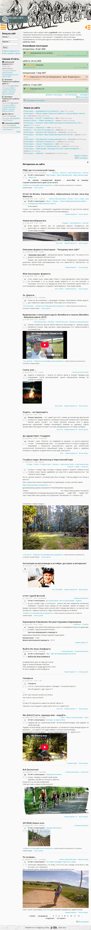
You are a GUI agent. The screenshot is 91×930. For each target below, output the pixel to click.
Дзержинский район (81, 598)
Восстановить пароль (11, 53)
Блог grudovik (27, 361)
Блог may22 (59, 406)
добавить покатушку (53, 95)
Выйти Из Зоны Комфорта (37, 648)
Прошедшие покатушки (35, 100)
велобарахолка (76, 223)
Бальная (39, 65)
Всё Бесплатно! (31, 769)
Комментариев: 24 (70, 406)
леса (76, 199)
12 (78, 916)
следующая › (50, 918)
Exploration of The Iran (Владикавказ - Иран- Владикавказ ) (55, 77)
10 (71, 916)
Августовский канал (74, 173)
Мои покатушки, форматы (37, 273)
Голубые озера (46, 464)
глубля (36, 464)
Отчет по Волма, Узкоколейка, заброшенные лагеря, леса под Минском (56, 195)
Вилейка (51, 322)
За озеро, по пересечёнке (55, 720)
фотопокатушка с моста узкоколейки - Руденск (64, 601)
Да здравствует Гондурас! (36, 435)
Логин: (5, 37)
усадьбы (85, 624)
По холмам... (29, 857)
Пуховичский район (72, 772)
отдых (82, 199)
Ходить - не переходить (35, 412)
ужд (87, 199)
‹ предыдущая (42, 916)
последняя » (61, 918)
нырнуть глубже (80, 156)
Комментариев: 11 (70, 709)
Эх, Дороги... (29, 295)
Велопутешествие (40, 322)
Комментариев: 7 (71, 267)
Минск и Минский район (58, 199)
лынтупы (56, 464)
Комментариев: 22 (70, 243)
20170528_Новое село (33, 823)
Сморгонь (85, 467)
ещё (17, 132)
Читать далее (38, 188)
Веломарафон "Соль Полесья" (11, 119)
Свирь (77, 467)
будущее (66, 223)
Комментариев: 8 (71, 214)
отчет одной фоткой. (34, 595)
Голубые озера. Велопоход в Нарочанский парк (48, 459)
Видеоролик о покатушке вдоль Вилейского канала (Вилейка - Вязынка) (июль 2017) (56, 315)
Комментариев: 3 (71, 912)
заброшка (77, 624)
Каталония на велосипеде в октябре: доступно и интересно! (54, 563)
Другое (85, 67)
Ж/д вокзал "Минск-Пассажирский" (77, 91)
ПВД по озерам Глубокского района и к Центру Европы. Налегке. (9, 91)
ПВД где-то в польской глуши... (39, 170)
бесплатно (84, 772)
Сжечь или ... (29, 369)
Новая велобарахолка (34, 220)
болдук (30, 464)
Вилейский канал (62, 322)
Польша (55, 173)
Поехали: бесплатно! (53, 774)
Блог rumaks (59, 289)
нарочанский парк (82, 464)
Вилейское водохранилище (79, 322)
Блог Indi (60, 429)
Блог (62, 453)
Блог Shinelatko (28, 306)
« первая (32, 916)
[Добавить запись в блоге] (88, 162)
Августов (63, 173)
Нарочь (70, 467)
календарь (84, 95)
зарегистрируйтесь (46, 185)
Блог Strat (59, 243)
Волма (70, 199)
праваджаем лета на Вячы (41, 53)
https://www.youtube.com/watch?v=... (36, 485)
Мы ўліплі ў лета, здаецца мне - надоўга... (45, 715)
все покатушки (70, 95)
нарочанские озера (67, 464)
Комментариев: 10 (81, 642)
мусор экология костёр (80, 372)
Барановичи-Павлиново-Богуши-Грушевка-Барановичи (52, 621)
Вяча (63, 717)
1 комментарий (71, 763)
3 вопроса (28, 678)
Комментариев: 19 (70, 817)
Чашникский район (81, 651)
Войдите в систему (29, 185)
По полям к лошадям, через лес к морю (61, 862)
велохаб (85, 223)
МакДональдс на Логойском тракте (77, 55)
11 (75, 916)
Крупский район (67, 651)
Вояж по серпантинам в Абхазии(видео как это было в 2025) (10, 74)
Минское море (83, 859)
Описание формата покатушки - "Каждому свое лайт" (51, 249)
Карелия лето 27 (37, 89)
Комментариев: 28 (70, 429)
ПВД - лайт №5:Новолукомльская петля (61, 654)
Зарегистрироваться (11, 51)
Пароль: (6, 42)
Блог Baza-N (27, 555)
